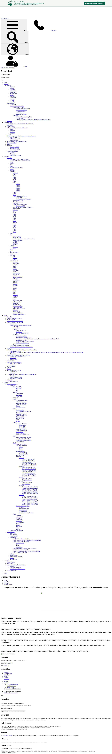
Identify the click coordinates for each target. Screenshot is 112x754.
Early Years (12, 255)
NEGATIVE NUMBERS (22, 333)
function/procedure (17, 307)
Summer (21, 449)
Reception (15, 173)
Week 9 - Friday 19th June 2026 (29, 499)
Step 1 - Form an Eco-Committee (21, 538)
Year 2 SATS (16, 326)
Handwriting (19, 526)
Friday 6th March (26, 484)
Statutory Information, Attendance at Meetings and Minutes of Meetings (33, 119)
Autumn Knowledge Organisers (23, 437)
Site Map (6, 681)
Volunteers (12, 153)
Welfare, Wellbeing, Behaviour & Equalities (17, 127)
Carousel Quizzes (20, 417)
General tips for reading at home (23, 337)
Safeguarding (10, 125)
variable (15, 297)
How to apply (13, 533)
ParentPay (12, 373)
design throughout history (19, 314)
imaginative (15, 270)
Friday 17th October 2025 (28, 459)
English (11, 162)
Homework (9, 348)
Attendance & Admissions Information (16, 564)
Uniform (9, 369)
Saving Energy (19, 547)
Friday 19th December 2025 (29, 475)
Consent (12, 375)
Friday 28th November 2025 (29, 471)
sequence (15, 284)
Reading (18, 525)
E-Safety (9, 134)
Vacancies (12, 152)
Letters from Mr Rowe (15, 351)
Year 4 (14, 178)
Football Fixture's (17, 236)
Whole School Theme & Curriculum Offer (20, 160)
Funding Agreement (20, 111)
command (15, 295)
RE (10, 251)
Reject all (3, 711)
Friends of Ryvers (11, 366)
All (13, 211)
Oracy (11, 164)
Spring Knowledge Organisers (23, 438)
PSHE (11, 249)
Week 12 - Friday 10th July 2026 (30, 503)
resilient (15, 275)
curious (14, 266)
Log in (5, 573)
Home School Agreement (16, 378)
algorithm (15, 282)
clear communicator (17, 277)
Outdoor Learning (14, 252)
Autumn (21, 447)
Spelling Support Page (21, 430)
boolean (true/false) (17, 306)
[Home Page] (7, 67)
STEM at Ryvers (14, 260)
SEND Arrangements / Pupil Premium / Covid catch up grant (21, 136)
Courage (12, 100)
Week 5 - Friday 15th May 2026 (29, 492)
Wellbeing (12, 130)
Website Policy (10, 687)
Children (6, 382)
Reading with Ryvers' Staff (16, 530)
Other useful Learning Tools (22, 434)
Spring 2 (21, 481)
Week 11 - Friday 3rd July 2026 (29, 501)
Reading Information (24, 508)
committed (15, 264)
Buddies (12, 558)
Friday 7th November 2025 (28, 467)
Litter (17, 544)
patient (14, 271)
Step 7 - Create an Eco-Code (20, 552)
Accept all (9, 711)
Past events (15, 210)
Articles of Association (21, 110)
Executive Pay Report (21, 114)
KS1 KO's (15, 243)
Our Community (14, 381)
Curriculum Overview (21, 404)
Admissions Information (15, 567)
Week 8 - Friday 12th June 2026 (29, 497)
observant (15, 262)
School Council (13, 536)
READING (15, 334)
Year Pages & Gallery (12, 384)
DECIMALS (19, 332)
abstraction (15, 303)
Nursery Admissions (11, 570)
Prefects (12, 554)
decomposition (16, 304)
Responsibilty (13, 97)
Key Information (8, 122)
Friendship (12, 101)
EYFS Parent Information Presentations (19, 345)
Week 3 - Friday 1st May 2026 (29, 489)
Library (11, 254)
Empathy (12, 95)
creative (15, 269)
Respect (12, 88)
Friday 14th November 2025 (29, 469)
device (14, 290)
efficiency (15, 310)
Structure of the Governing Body (24, 117)
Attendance (12, 566)
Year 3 (14, 177)
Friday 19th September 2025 (29, 464)
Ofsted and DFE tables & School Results (16, 141)
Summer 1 (21, 485)
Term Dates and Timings (16, 363)
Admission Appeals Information (17, 569)
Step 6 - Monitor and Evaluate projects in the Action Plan (26, 551)
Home (5, 82)
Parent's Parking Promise (16, 377)
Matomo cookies (8, 735)
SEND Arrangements (15, 138)
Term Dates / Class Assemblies (14, 362)
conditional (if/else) (17, 300)
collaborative (16, 274)
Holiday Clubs (13, 359)
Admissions (6, 560)
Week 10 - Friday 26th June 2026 (30, 500)
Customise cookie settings (19, 711)
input (14, 292)
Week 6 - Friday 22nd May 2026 (30, 493)
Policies (8, 144)
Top (2, 695)
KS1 (17, 389)
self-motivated (16, 273)
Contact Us (9, 121)
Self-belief (12, 92)
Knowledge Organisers (21, 403)
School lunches (13, 371)
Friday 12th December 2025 (29, 474)
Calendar (9, 367)
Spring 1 (21, 477)
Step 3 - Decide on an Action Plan (21, 541)
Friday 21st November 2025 (29, 470)
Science (11, 169)
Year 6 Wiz (18, 515)
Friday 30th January (27, 478)
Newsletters (12, 354)
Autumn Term (19, 393)
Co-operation (13, 96)
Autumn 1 (21, 458)
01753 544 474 (9, 663)
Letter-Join (21, 507)
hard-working (16, 280)
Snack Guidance (11, 319)
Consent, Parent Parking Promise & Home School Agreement (21, 374)
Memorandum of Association (23, 108)
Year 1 (14, 174)
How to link (19, 521)
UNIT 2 (18, 185)
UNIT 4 (18, 188)
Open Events (10, 563)
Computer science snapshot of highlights (22, 207)
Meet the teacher (20, 410)
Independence (13, 90)
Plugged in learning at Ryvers (20, 196)
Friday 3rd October (26, 462)
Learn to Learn (16, 327)
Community (9, 380)
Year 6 (14, 181)
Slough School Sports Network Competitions (24, 238)
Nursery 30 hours (11, 562)
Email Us (6, 665)
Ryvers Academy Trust (18, 107)
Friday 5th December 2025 (28, 473)
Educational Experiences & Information (19, 159)
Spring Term (19, 395)
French (11, 233)
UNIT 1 (18, 184)
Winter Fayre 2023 (14, 147)
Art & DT (15, 247)
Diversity (12, 99)
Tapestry (18, 406)
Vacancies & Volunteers (12, 151)
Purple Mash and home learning (23, 199)
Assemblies (12, 364)
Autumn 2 (21, 466)
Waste (17, 545)
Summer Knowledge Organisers (23, 440)
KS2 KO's (15, 244)
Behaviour (12, 132)
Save (14, 752)
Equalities (12, 133)
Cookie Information (11, 686)
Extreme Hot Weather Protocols (14, 318)
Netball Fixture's (17, 237)
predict (14, 289)
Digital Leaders (16, 208)
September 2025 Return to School (15, 321)
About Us (6, 84)
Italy (14, 256)
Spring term (18, 518)
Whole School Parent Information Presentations (21, 347)
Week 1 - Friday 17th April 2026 (30, 486)
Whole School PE (17, 386)
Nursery (15, 222)
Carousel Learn (19, 432)
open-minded (16, 263)
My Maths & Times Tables (16, 167)
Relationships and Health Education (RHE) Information (20, 123)
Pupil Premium (13, 137)
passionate (15, 278)
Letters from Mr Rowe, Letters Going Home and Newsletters (21, 349)
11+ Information (23, 511)
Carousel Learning (20, 407)
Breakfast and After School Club (17, 356)
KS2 (17, 390)
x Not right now (101, 1)
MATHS (15, 329)
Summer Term (19, 396)
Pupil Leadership (11, 532)
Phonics (12, 163)
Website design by (11, 692)
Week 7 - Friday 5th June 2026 (29, 496)
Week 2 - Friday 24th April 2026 (30, 488)
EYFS (14, 221)
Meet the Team (10, 103)
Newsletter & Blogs (17, 240)
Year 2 (14, 175)
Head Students (13, 534)
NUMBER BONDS (21, 330)
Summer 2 (21, 495)
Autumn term (19, 517)
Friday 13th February (27, 480)
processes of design (17, 312)
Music (14, 248)
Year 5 (14, 180)
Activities (18, 529)
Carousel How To (23, 454)
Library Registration (21, 433)
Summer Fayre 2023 (15, 149)
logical (14, 267)
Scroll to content (4, 18)
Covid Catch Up (14, 140)
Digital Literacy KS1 (18, 200)
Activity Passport (20, 418)
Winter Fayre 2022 (14, 148)
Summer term (19, 519)
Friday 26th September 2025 (29, 463)
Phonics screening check (22, 400)
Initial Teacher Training (15, 155)
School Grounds (20, 543)
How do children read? (21, 336)
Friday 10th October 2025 (28, 460)
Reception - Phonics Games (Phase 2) (25, 341)
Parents (5, 315)
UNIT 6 (18, 190)
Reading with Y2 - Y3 (21, 340)
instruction (15, 285)
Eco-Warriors (13, 537)
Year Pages (12, 385)
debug (14, 286)
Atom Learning (13, 323)
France (14, 259)
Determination (13, 93)
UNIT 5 (18, 189)
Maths (11, 166)
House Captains (13, 555)
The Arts (12, 245)
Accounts (18, 112)
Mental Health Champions (16, 556)
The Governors (19, 118)
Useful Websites (23, 510)
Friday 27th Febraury (27, 482)
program (15, 288)
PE (10, 234)
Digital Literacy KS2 (18, 201)
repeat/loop (15, 296)
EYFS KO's (16, 241)
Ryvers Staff (13, 104)
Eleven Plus (9, 317)
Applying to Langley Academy (26, 512)
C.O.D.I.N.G (19, 197)
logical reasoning (17, 301)
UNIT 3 (18, 186)
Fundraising (9, 145)
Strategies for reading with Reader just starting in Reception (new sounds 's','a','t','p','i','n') (37, 338)
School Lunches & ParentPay (14, 370)
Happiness (12, 86)
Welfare (11, 129)
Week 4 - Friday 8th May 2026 (29, 491)
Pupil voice (15, 203)
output (14, 293)
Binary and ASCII (20, 206)
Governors (15, 115)
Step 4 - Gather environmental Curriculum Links (24, 548)
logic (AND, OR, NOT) (19, 308)
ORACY (15, 344)
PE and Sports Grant (12, 143)
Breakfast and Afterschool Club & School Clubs (18, 355)
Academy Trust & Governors (17, 106)
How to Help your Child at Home (15, 322)
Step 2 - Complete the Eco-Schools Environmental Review (27, 540)
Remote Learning (11, 126)
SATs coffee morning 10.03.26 (23, 411)
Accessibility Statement (12, 684)
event (14, 299)
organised (15, 281)
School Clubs (13, 358)
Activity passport (20, 401)
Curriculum (6, 156)
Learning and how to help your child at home (20, 325)
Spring (20, 448)
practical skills (16, 311)
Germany (15, 258)
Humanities (12, 170)
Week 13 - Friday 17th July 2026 (30, 504)
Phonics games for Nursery (22, 343)
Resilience (12, 89)
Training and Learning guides (20, 204)
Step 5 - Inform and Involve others (21, 549)
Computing (12, 171)
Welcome (9, 85)
